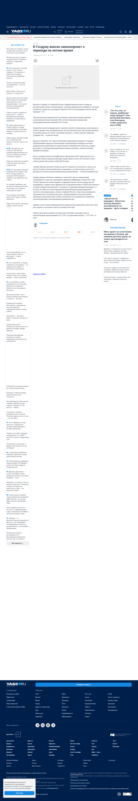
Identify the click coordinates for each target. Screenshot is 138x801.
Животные (39, 713)
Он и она (88, 694)
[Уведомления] (125, 32)
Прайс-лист (10, 697)
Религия (88, 713)
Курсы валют (71, 27)
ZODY (86, 27)
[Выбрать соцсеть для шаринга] (97, 61)
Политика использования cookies (80, 783)
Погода (33, 27)
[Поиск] (120, 32)
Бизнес (38, 697)
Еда (36, 710)
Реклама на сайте (12, 694)
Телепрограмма (43, 27)
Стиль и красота (114, 697)
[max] (48, 725)
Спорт (110, 694)
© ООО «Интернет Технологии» (38, 794)
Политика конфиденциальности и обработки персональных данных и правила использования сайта (99, 788)
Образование (66, 717)
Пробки (80, 27)
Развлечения (89, 710)
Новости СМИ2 (39, 274)
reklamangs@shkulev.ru (76, 774)
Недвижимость (12, 27)
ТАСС (43, 112)
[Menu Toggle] (7, 32)
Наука (64, 710)
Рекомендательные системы (78, 786)
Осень (87, 697)
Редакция (44, 223)
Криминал (65, 697)
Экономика (112, 707)
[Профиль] (130, 32)
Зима (64, 694)
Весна (37, 700)
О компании (10, 700)
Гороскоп (61, 27)
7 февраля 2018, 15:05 (39, 55)
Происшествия (90, 704)
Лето (63, 704)
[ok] (53, 725)
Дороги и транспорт (42, 707)
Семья (87, 717)
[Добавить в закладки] (35, 61)
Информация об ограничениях (79, 780)
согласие (11, 788)
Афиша (53, 27)
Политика (88, 700)
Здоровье (38, 717)
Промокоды (100, 27)
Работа (87, 707)
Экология (111, 704)
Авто (37, 694)
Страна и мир (112, 700)
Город (37, 704)
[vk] (43, 725)
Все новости (17, 45)
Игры (92, 27)
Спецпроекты (113, 710)
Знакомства (24, 27)
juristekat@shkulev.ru (52, 788)
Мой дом (65, 707)
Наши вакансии (12, 704)
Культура (65, 700)
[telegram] (37, 725)
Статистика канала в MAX (15, 707)
